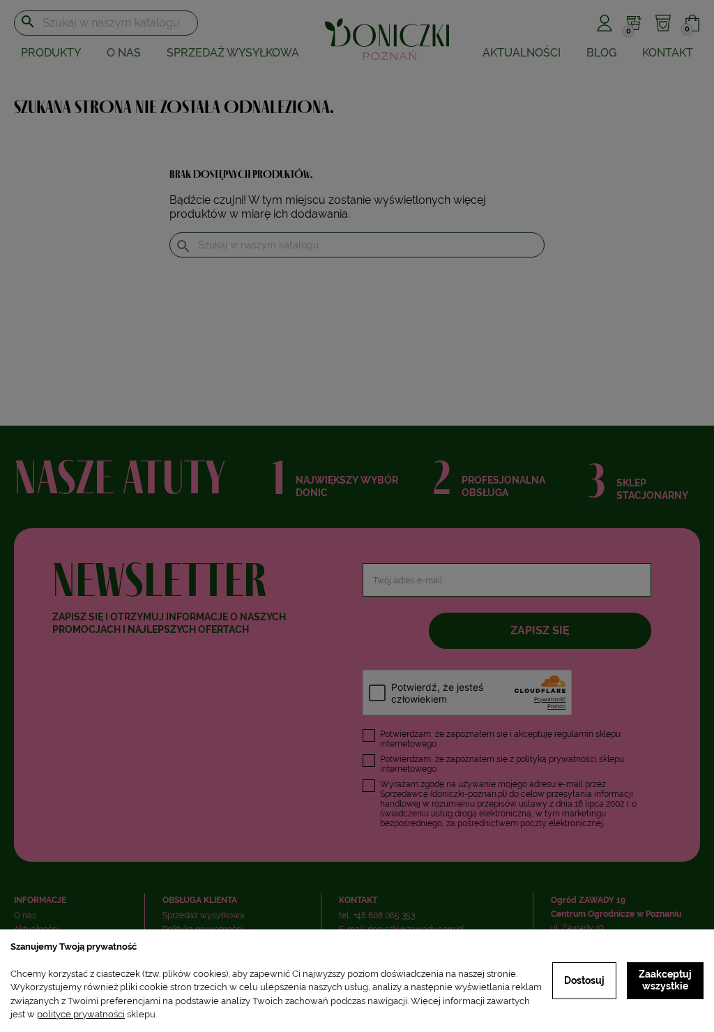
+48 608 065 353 (384, 915)
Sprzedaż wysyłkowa (233, 52)
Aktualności (522, 52)
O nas (124, 52)
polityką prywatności (556, 759)
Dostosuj (584, 980)
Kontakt (667, 52)
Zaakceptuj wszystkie (665, 980)
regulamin (573, 734)
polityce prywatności (81, 1014)
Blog (601, 52)
